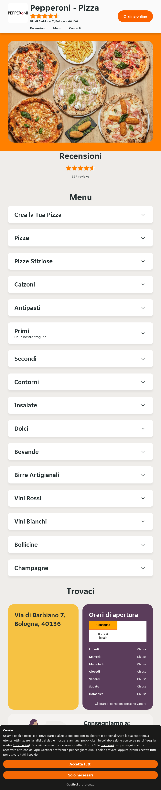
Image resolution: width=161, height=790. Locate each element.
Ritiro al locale (103, 636)
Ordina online (135, 16)
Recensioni (37, 28)
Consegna (103, 625)
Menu (57, 28)
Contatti (75, 28)
